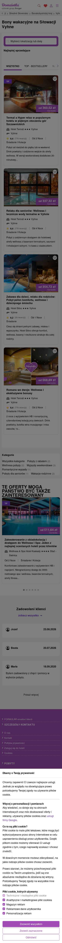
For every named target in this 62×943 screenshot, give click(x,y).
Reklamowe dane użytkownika (23, 909)
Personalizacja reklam (18, 913)
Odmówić (31, 937)
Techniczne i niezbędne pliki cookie (26, 895)
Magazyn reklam (15, 904)
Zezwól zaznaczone (31, 930)
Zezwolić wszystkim (31, 924)
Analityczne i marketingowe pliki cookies (29, 900)
